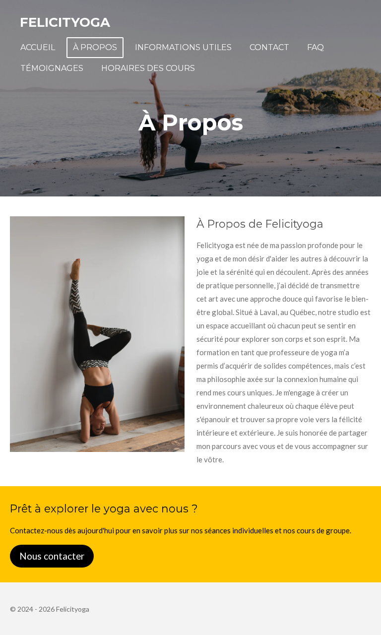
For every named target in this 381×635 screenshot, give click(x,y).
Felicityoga (65, 22)
